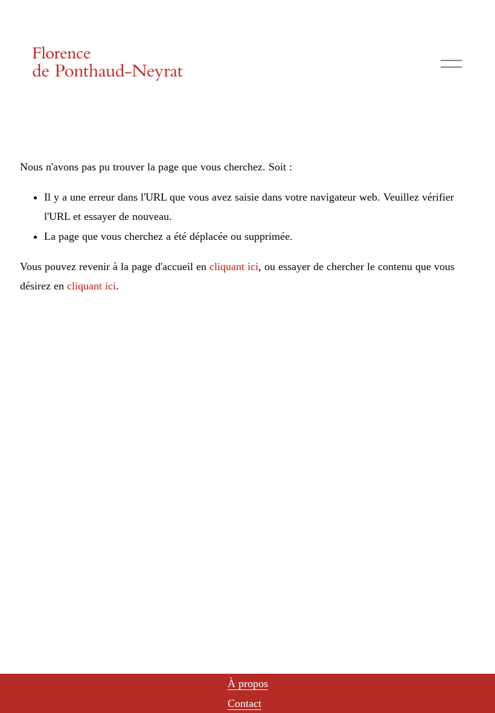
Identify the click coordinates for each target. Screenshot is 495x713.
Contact (244, 703)
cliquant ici (233, 266)
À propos (248, 683)
